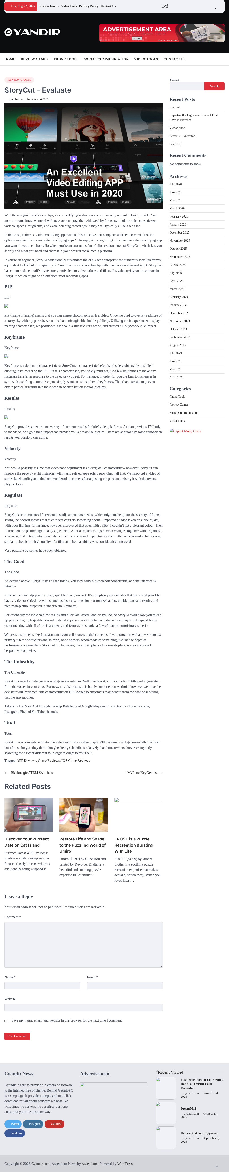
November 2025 (180, 240)
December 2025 (179, 232)
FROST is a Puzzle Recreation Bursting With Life (133, 845)
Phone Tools (66, 59)
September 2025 (180, 256)
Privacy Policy (88, 6)
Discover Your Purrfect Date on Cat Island (26, 842)
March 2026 (177, 208)
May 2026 (176, 200)
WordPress (125, 1164)
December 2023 (179, 313)
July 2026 (176, 184)
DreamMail (188, 1108)
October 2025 (178, 248)
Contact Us (108, 6)
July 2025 (176, 273)
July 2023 (176, 353)
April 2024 (176, 281)
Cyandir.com (40, 1164)
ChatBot (175, 107)
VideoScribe (177, 128)
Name (10, 977)
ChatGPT (175, 144)
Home (9, 59)
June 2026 (176, 192)
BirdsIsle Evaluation (182, 136)
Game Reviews (49, 760)
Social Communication (106, 59)
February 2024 (179, 297)
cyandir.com (15, 99)
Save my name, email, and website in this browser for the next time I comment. (67, 1020)
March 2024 (177, 289)
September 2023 (180, 337)
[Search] (221, 59)
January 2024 (178, 305)
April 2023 (176, 377)
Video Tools (69, 6)
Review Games (49, 6)
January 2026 (178, 224)
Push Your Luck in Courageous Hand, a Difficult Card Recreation (202, 1084)
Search (174, 79)
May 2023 (176, 369)
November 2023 (180, 321)
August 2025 (178, 264)
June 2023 (176, 361)
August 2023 (178, 345)
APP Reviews (26, 760)
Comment (12, 917)
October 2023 (178, 329)
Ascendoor (89, 1164)
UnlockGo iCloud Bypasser (199, 1133)
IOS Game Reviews (75, 760)
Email (92, 977)
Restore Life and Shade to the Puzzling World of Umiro (82, 845)
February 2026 (179, 216)
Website (10, 999)
